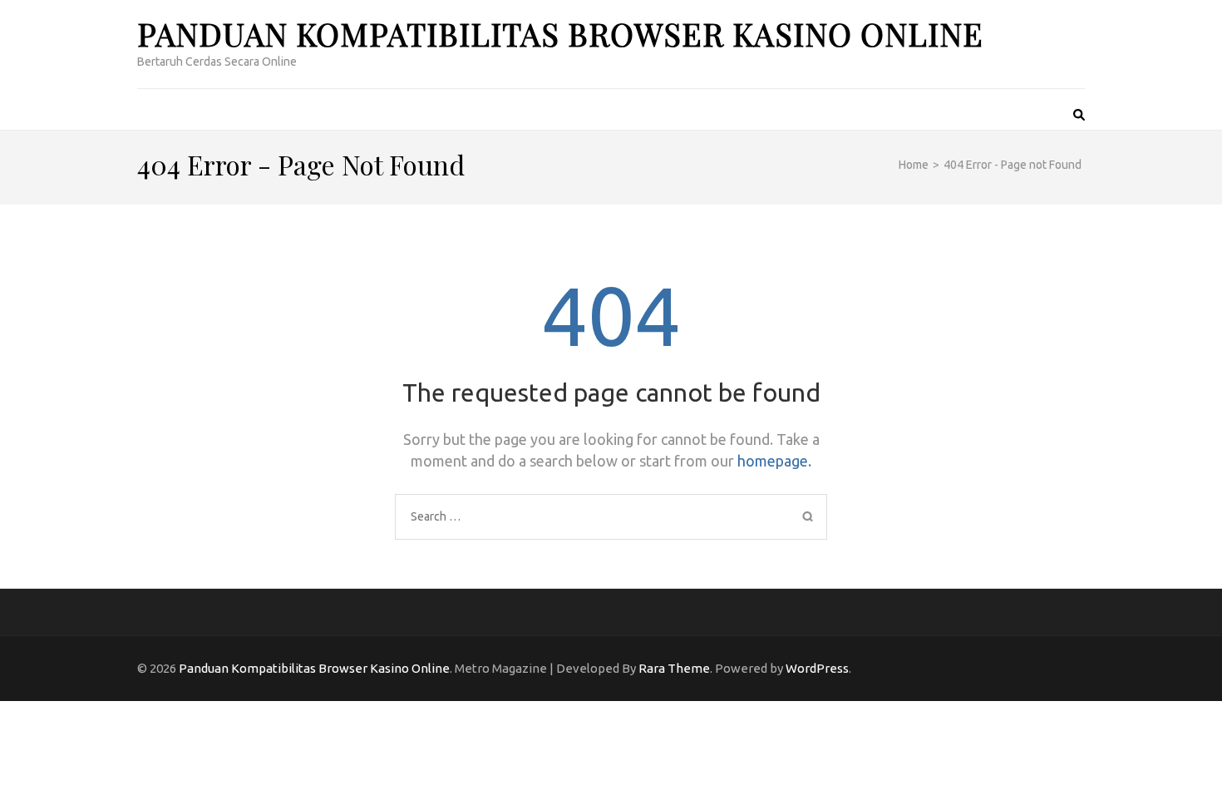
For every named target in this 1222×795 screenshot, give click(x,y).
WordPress (817, 668)
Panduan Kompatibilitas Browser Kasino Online (560, 33)
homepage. (774, 460)
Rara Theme (674, 668)
